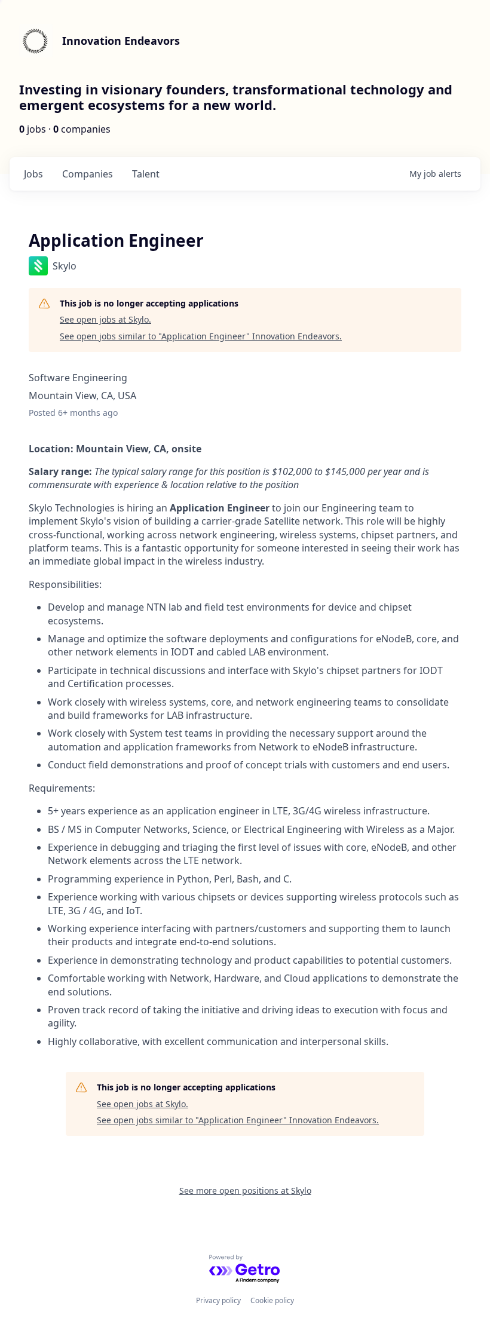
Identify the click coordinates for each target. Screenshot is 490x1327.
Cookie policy (272, 1300)
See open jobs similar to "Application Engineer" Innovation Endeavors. (201, 336)
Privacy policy (218, 1300)
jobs (33, 173)
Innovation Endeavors (121, 40)
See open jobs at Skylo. (105, 319)
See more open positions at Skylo (245, 1190)
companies (87, 173)
